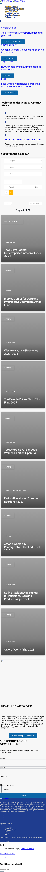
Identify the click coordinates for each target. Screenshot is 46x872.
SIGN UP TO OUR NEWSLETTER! (23, 139)
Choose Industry (7, 785)
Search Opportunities (14, 9)
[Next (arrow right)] (3, 871)
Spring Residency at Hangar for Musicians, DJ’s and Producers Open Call (21, 596)
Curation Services (12, 15)
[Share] (5, 869)
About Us (9, 828)
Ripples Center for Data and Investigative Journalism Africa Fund (23, 302)
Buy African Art (11, 11)
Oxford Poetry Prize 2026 (19, 649)
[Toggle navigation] (1, 3)
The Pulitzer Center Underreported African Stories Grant (22, 253)
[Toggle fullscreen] (3, 869)
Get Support (10, 17)
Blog (7, 834)
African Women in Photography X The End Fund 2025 (22, 547)
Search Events (11, 7)
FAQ (6, 832)
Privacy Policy (10, 830)
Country (3, 776)
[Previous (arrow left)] (1, 871)
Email (2, 767)
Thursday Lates (12, 13)
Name (2, 759)
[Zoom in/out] (1, 869)
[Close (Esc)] (8, 869)
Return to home (27, 849)
